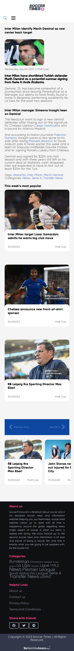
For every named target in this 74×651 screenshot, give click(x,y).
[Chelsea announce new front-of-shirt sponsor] (37, 300)
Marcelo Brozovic (41, 141)
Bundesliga (19, 561)
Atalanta (19, 175)
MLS (55, 565)
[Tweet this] (24, 625)
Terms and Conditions (25, 609)
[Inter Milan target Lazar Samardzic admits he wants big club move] (37, 225)
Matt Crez (43, 69)
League (35, 566)
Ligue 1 (45, 565)
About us (15, 591)
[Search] (5, 18)
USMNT (45, 577)
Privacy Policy (19, 603)
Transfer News (53, 178)
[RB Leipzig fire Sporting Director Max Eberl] (37, 375)
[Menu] (13, 18)
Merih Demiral (54, 175)
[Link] (37, 7)
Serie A (37, 178)
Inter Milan (34, 175)
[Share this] (14, 625)
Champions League (41, 561)
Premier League (38, 569)
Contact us (17, 597)
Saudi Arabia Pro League (28, 573)
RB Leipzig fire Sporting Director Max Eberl (20, 467)
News (26, 178)
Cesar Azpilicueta (47, 125)
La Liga (23, 565)
